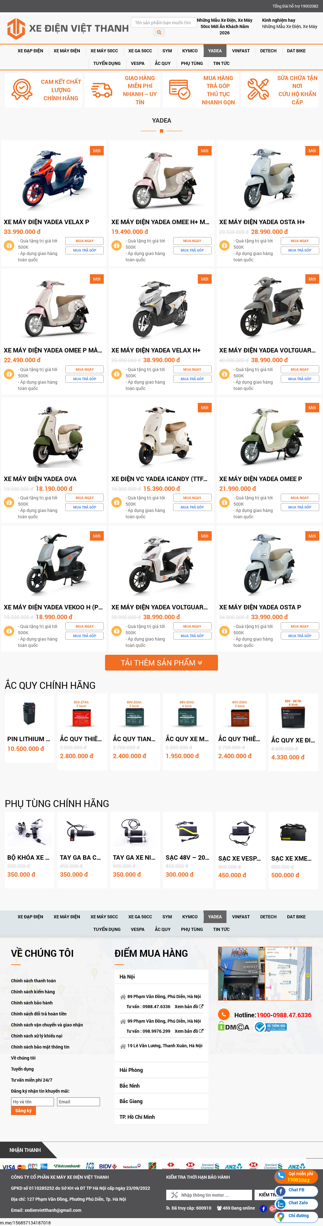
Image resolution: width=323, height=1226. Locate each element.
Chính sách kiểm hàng (33, 992)
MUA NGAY (85, 240)
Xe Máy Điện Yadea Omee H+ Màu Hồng (171, 222)
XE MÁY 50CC (104, 51)
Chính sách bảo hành (32, 1003)
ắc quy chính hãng (50, 685)
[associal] (263, 1208)
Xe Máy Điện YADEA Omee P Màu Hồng (62, 350)
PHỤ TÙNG (192, 63)
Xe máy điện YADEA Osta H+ (262, 222)
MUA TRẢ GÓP (84, 250)
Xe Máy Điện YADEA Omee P (260, 478)
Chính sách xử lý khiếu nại (36, 1036)
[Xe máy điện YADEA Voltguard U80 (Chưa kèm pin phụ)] (269, 306)
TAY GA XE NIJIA (137, 857)
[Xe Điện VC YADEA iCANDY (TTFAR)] (161, 435)
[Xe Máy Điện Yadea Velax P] (54, 178)
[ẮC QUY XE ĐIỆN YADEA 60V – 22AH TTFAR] (293, 714)
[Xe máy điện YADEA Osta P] (269, 563)
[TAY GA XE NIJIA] (135, 831)
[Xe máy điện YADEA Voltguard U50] (161, 563)
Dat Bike (296, 51)
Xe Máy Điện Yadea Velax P (46, 222)
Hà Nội (127, 976)
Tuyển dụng (22, 1069)
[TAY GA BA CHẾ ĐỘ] (82, 831)
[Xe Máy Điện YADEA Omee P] (269, 435)
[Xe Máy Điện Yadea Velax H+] (161, 306)
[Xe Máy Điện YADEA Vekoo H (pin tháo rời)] (54, 563)
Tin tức (221, 63)
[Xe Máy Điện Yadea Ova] (54, 435)
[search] (159, 32)
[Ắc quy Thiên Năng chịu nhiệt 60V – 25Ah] (240, 713)
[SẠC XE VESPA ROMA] (240, 832)
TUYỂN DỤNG (106, 63)
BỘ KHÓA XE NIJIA (34, 857)
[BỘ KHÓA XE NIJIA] (29, 831)
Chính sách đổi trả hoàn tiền (39, 1014)
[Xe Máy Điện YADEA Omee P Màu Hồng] (54, 306)
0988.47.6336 (156, 1006)
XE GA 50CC (140, 51)
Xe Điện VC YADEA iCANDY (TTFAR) (162, 478)
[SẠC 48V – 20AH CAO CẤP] (188, 831)
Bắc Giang (131, 1101)
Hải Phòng (131, 1069)
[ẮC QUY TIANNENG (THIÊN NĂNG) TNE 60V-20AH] (135, 713)
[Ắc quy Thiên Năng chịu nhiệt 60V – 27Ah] (82, 713)
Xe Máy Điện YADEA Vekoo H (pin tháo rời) (70, 607)
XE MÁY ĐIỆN (67, 51)
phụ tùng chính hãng (57, 803)
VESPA (137, 63)
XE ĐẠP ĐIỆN (30, 51)
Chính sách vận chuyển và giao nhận (47, 1025)
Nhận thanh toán (25, 1152)
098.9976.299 (156, 1031)
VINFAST (241, 51)
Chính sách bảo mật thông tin (40, 1047)
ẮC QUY (163, 63)
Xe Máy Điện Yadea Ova (40, 478)
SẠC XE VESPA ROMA (249, 858)
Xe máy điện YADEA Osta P (260, 607)
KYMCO (190, 51)
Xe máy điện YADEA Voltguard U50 (165, 607)
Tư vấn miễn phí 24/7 (31, 1080)
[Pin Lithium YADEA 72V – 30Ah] (29, 713)
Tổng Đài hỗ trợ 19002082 (295, 6)
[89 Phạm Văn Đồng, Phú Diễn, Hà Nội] (241, 973)
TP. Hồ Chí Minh (137, 1116)
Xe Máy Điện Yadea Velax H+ (156, 350)
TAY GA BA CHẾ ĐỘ (87, 857)
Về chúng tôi (23, 1058)
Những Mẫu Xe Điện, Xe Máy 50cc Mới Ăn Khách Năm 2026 (224, 26)
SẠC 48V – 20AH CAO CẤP (204, 857)
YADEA (215, 51)
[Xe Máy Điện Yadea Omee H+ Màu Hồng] (161, 178)
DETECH (268, 51)
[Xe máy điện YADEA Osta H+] (269, 178)
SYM (167, 51)
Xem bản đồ (187, 1006)
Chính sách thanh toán (33, 981)
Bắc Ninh (130, 1085)
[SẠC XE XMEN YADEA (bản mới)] (293, 832)
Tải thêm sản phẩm (159, 663)
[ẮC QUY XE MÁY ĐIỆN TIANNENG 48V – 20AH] (188, 713)
